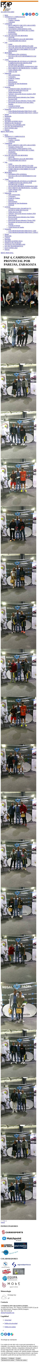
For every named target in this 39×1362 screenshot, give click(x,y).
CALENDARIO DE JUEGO (17, 160)
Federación (8, 193)
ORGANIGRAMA (14, 195)
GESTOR (11, 157)
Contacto (7, 237)
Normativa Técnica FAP (15, 147)
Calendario (11, 141)
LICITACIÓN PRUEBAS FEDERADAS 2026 (22, 186)
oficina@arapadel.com (7, 1312)
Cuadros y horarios (14, 140)
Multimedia (8, 236)
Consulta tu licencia (14, 225)
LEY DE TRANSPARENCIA (14, 246)
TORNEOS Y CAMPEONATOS (15, 136)
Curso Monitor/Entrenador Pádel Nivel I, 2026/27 (23, 232)
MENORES (8, 172)
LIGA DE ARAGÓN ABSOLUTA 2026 (20, 165)
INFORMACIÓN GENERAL (17, 174)
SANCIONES (12, 153)
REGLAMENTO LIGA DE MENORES (20, 159)
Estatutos (11, 200)
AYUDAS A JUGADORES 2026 (15, 244)
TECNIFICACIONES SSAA (14, 241)
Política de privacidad (11, 1323)
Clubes (7, 179)
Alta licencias (12, 215)
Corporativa (11, 196)
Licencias (7, 207)
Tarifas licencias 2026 (14, 212)
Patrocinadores (12, 201)
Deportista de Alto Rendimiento (17, 203)
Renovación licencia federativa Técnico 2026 (21, 220)
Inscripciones (12, 138)
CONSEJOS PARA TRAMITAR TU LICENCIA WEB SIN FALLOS (19, 209)
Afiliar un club (12, 191)
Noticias (7, 249)
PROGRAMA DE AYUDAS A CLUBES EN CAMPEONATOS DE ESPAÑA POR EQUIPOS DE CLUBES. (22, 182)
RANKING (12, 152)
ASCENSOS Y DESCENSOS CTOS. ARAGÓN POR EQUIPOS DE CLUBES (21, 149)
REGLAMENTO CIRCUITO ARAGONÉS (21, 145)
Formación (8, 229)
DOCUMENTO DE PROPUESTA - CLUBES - (23, 188)
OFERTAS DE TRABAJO (13, 243)
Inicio (6, 135)
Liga (6, 162)
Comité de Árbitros (14, 198)
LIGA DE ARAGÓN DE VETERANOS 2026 (22, 167)
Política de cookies (10, 1327)
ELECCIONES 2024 (11, 248)
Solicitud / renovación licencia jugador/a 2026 (22, 213)
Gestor (10, 164)
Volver (3, 1222)
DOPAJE (11, 205)
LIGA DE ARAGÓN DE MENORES (16, 155)
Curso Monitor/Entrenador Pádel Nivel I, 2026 (22, 231)
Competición (8, 143)
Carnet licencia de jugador (16, 227)
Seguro (7, 234)
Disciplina (8, 239)
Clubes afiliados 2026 (14, 189)
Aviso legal (8, 1320)
